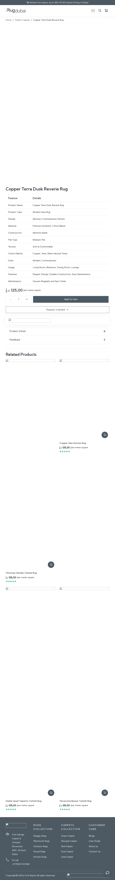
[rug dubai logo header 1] (16, 10)
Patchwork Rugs (41, 841)
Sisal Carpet (67, 856)
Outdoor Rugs (40, 846)
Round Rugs (39, 851)
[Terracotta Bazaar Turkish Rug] (84, 692)
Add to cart (70, 299)
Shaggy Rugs (39, 835)
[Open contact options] (107, 872)
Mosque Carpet (69, 841)
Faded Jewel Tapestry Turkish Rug (23, 801)
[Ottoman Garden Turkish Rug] (31, 464)
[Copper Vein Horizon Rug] (84, 399)
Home (9, 20)
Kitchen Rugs (40, 856)
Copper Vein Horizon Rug (72, 443)
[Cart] (106, 10)
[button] (93, 11)
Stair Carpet (67, 851)
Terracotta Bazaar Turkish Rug (75, 801)
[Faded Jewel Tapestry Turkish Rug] (31, 692)
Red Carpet (67, 846)
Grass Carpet (68, 835)
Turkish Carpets (22, 20)
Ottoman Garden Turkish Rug (21, 573)
